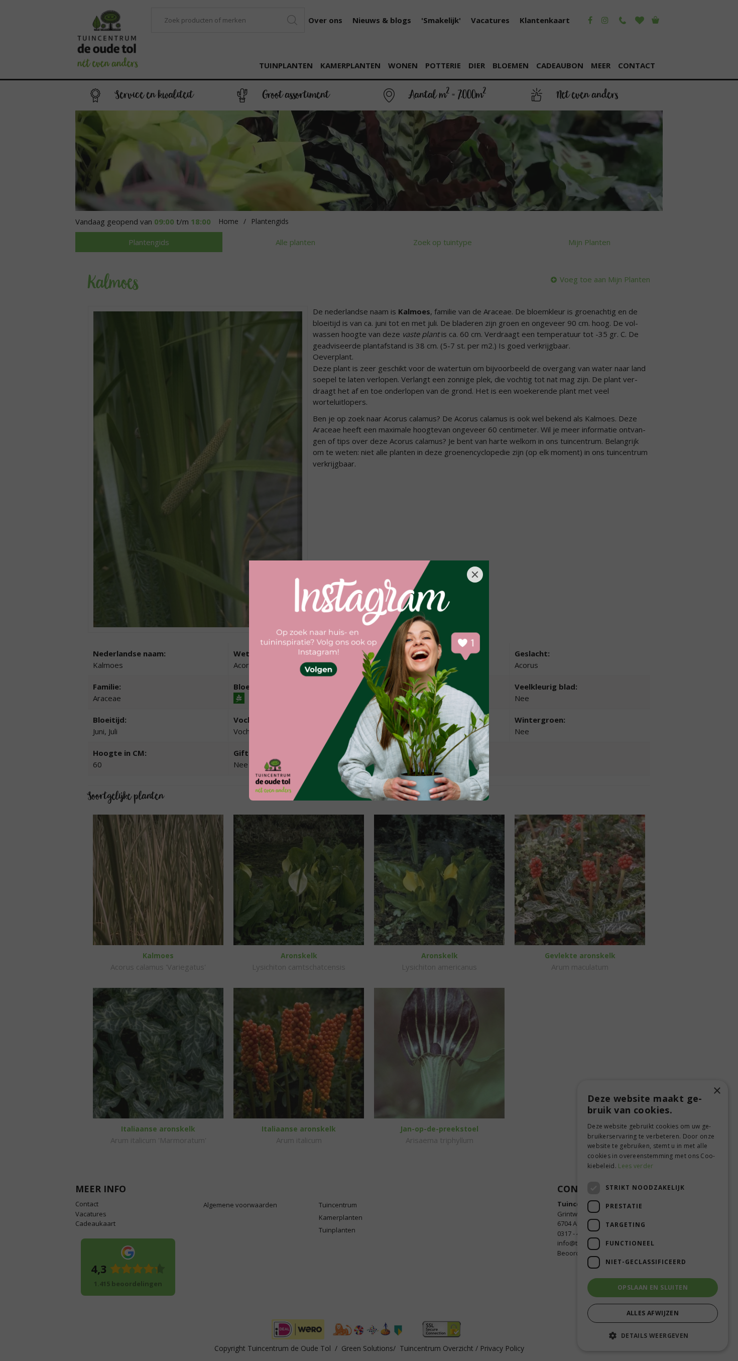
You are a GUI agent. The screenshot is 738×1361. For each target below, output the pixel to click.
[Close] (475, 574)
